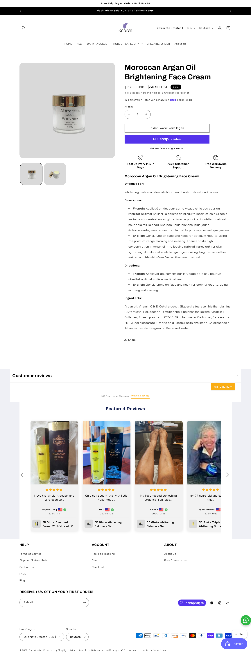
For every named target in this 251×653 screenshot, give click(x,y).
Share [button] (132, 340)
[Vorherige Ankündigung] (21, 11)
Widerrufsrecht (78, 650)
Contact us (26, 567)
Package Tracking (103, 554)
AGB (123, 650)
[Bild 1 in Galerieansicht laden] (31, 174)
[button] (23, 28)
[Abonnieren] (84, 602)
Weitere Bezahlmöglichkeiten (167, 148)
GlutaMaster (36, 650)
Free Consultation (176, 560)
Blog (22, 580)
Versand (146, 92)
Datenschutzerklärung (104, 650)
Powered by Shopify (54, 650)
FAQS (22, 574)
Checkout (98, 567)
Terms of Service (30, 554)
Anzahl (129, 106)
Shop (95, 560)
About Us (170, 554)
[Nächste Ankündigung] (230, 11)
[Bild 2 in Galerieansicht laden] (55, 174)
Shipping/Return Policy (34, 560)
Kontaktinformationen (154, 650)
